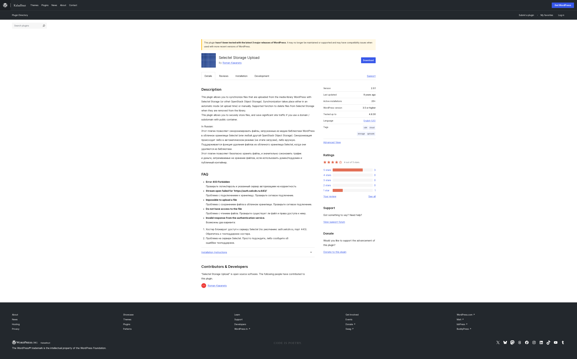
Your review (329, 196)
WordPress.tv (242, 329)
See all (372, 196)
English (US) (370, 120)
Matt (460, 319)
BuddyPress (464, 329)
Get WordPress (563, 5)
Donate (351, 324)
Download (368, 60)
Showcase (128, 314)
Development (262, 75)
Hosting (16, 324)
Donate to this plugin (334, 251)
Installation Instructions (214, 252)
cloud (371, 127)
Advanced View (332, 142)
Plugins (126, 324)
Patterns (127, 329)
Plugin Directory (20, 15)
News (15, 319)
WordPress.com (466, 314)
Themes (127, 319)
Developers (240, 324)
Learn (237, 314)
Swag (350, 329)
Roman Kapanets (232, 62)
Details (208, 75)
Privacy (15, 329)
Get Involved (352, 314)
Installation (241, 75)
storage (361, 134)
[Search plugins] (44, 26)
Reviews (223, 75)
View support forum (334, 221)
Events (349, 319)
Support (371, 75)
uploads (370, 134)
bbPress (462, 324)
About (15, 314)
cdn (365, 127)
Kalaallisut (45, 343)
